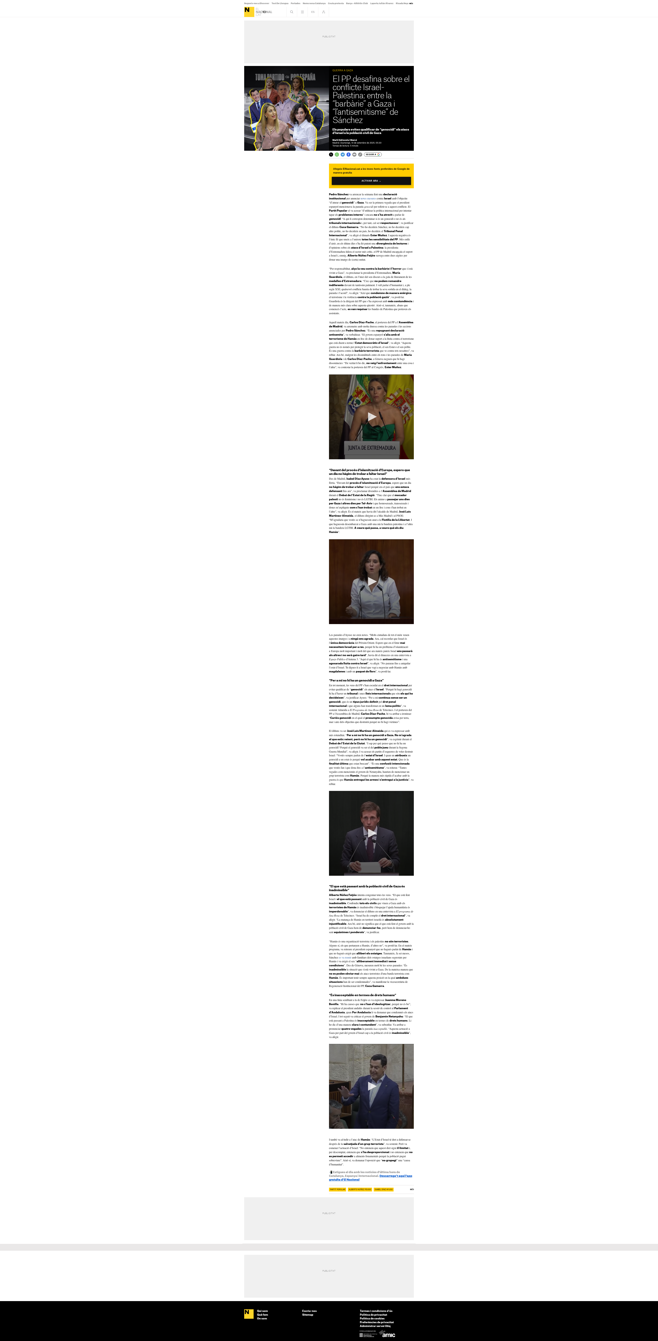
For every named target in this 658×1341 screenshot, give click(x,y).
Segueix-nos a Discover (256, 3)
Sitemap (307, 1315)
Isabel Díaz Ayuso (384, 1189)
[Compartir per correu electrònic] (354, 154)
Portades (295, 3)
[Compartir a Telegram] (343, 154)
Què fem (262, 1315)
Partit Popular (337, 1189)
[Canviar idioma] (313, 12)
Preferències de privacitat (377, 1322)
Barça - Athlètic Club (357, 3)
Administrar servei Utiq (375, 1326)
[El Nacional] (249, 12)
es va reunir (345, 957)
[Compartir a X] (331, 154)
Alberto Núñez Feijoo (360, 1189)
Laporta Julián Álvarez (381, 3)
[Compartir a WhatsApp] (337, 154)
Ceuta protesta (336, 3)
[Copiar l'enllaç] (360, 154)
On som (262, 1318)
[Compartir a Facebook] (348, 154)
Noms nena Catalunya (314, 3)
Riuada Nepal (403, 3)
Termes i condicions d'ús (376, 1311)
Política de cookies (372, 1318)
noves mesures (368, 198)
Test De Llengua (280, 3)
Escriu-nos (309, 1311)
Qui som (262, 1311)
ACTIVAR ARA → (371, 181)
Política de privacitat (373, 1315)
